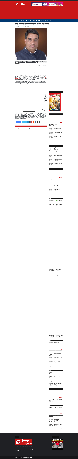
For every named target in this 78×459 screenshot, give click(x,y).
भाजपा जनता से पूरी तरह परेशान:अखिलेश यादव (58, 164)
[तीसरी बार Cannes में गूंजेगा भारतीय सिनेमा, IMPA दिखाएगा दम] (52, 238)
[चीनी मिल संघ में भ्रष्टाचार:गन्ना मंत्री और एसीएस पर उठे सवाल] (51, 421)
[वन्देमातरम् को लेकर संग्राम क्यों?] (51, 152)
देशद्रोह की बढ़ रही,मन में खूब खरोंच (57, 193)
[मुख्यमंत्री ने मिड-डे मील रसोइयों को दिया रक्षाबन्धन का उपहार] (20, 130)
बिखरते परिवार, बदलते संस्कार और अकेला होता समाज (58, 384)
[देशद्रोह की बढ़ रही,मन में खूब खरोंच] (51, 194)
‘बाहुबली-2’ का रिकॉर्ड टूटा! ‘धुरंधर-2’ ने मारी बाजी (59, 205)
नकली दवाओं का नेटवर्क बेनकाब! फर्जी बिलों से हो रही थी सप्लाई (56, 416)
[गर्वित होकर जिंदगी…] (51, 186)
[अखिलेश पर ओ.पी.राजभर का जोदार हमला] (51, 160)
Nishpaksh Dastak (18, 26)
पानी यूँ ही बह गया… (56, 182)
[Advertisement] (39, 13)
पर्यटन (45, 20)
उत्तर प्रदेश (21, 20)
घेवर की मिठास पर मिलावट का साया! (57, 361)
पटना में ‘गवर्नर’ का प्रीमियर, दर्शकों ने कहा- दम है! (51, 205)
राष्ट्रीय (18, 20)
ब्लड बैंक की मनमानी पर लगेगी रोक (57, 353)
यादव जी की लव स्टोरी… (58, 269)
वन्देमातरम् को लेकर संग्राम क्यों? (57, 151)
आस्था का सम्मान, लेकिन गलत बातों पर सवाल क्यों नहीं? (57, 129)
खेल (28, 20)
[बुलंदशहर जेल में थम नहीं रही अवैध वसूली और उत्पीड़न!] (51, 429)
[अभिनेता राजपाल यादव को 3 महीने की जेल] (51, 425)
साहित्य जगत (33, 20)
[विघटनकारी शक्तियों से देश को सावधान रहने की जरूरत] (51, 156)
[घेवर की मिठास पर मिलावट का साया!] (51, 362)
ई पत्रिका (50, 20)
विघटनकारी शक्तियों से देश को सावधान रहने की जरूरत (58, 156)
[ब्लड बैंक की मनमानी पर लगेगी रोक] (51, 354)
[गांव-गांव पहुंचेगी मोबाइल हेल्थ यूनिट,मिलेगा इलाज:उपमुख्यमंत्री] (51, 358)
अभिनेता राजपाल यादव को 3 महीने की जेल (58, 424)
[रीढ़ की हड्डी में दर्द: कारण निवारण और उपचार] (51, 366)
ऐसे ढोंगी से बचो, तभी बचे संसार (57, 189)
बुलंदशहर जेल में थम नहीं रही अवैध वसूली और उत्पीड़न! (58, 428)
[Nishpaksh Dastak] (20, 4)
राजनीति (26, 20)
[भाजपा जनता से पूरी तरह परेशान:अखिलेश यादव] (51, 164)
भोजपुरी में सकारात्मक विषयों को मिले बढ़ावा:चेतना (59, 336)
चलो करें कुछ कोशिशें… (52, 179)
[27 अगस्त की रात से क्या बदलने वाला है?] (42, 130)
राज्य (23, 20)
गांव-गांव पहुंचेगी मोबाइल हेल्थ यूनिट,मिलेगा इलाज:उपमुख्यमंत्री (58, 358)
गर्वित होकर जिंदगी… (56, 185)
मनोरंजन (47, 20)
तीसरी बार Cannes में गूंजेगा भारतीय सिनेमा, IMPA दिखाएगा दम (52, 270)
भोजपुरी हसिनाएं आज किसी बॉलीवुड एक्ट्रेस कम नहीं (51, 336)
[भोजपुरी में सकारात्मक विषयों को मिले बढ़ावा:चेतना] (59, 304)
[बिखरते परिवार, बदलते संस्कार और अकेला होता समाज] (51, 384)
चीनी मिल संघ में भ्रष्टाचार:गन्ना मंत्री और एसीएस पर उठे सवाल (57, 420)
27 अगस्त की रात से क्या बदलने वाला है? (41, 134)
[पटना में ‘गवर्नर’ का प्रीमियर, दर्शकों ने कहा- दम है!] (52, 202)
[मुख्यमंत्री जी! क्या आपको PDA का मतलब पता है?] (31, 130)
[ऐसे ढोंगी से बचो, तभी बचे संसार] (51, 190)
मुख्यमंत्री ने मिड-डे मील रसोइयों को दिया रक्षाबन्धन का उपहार (19, 134)
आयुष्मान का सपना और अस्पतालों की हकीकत (57, 137)
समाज (36, 20)
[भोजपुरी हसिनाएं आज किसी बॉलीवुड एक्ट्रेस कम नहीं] (52, 304)
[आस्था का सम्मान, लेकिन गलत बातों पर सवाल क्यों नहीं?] (51, 130)
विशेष (30, 20)
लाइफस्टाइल (42, 20)
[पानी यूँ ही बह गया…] (51, 183)
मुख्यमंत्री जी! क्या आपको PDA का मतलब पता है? (30, 134)
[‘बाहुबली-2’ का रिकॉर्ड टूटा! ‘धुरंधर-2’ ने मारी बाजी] (59, 202)
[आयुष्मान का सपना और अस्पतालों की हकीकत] (51, 137)
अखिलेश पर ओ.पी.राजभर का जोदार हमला (58, 159)
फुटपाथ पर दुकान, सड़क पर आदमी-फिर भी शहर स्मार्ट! (58, 133)
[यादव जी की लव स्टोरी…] (59, 238)
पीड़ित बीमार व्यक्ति (39, 66)
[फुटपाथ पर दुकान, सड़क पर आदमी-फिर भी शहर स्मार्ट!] (51, 134)
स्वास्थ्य (39, 20)
